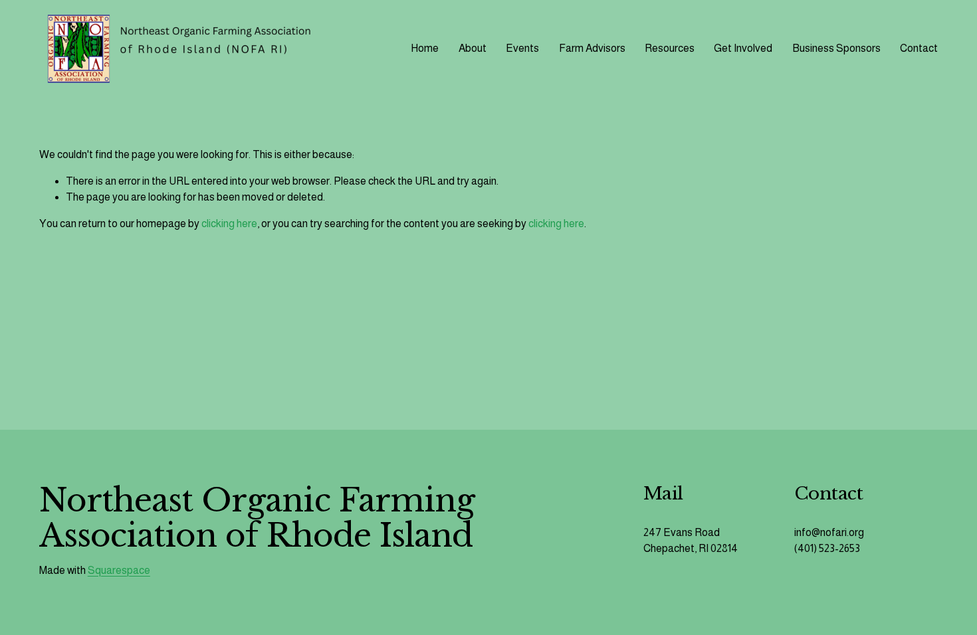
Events (522, 48)
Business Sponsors (836, 48)
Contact (919, 48)
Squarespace (119, 570)
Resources (670, 48)
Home (425, 48)
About (473, 48)
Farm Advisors (592, 48)
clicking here (229, 223)
